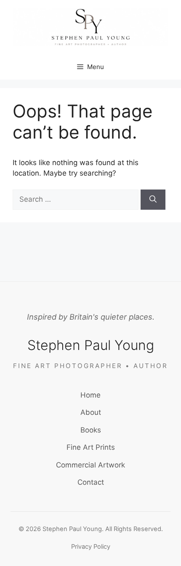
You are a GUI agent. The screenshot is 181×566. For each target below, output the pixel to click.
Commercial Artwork (90, 465)
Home (90, 395)
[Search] (153, 200)
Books (90, 430)
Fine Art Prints (91, 447)
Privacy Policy (90, 546)
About (90, 412)
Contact (90, 482)
